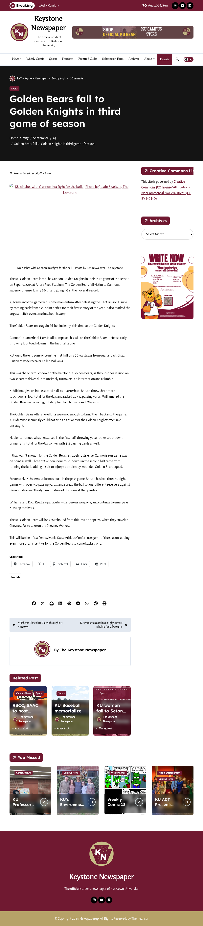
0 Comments (76, 78)
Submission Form (113, 59)
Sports (53, 59)
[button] (189, 790)
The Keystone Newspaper (83, 650)
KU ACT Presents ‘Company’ (165, 804)
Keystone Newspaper (48, 23)
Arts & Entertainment (169, 773)
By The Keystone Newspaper (32, 78)
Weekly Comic (35, 59)
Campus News (23, 693)
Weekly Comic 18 (116, 802)
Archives (133, 59)
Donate (164, 59)
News (15, 59)
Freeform (67, 59)
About (148, 59)
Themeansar (139, 918)
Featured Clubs (87, 59)
